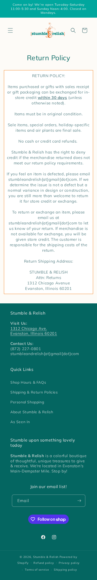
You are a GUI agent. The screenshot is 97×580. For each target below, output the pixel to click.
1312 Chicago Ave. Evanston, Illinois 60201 (33, 331)
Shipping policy (65, 569)
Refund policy (43, 563)
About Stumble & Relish (31, 412)
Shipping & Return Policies (34, 392)
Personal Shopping (27, 402)
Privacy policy (69, 563)
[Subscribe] (79, 501)
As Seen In (20, 421)
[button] (10, 30)
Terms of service (37, 569)
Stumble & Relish (45, 557)
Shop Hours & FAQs (28, 382)
